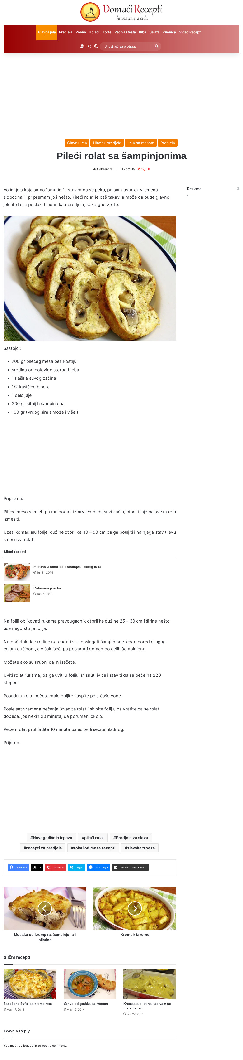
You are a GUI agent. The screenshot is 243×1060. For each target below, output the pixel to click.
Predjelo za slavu (132, 837)
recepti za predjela (44, 847)
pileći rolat (94, 837)
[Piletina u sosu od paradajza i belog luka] (17, 572)
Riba (142, 32)
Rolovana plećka (47, 588)
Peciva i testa (125, 32)
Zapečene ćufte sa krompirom (28, 1004)
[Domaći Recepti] (121, 13)
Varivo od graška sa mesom (86, 1004)
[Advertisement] (121, 94)
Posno (81, 32)
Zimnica (169, 32)
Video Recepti (190, 32)
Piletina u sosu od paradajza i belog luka (67, 567)
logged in (30, 1045)
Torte (107, 32)
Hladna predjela (107, 142)
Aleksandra (104, 169)
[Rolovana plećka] (17, 593)
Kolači (94, 32)
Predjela (65, 32)
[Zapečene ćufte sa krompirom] (30, 984)
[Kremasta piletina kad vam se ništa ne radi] (149, 984)
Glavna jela (47, 32)
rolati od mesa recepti (94, 847)
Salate (154, 32)
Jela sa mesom (140, 142)
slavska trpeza (141, 847)
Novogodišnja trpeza (52, 837)
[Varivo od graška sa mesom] (90, 984)
